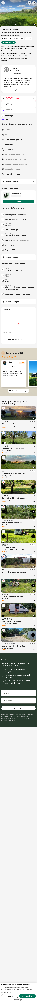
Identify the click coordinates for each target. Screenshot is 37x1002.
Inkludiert (19, 201)
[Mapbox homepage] (7, 332)
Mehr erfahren (6, 992)
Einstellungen (18, 1000)
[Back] (3, 3)
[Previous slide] (4, 413)
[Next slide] (33, 413)
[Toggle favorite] (3, 408)
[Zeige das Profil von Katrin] (32, 68)
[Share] (29, 3)
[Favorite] (34, 3)
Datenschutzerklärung (8, 720)
